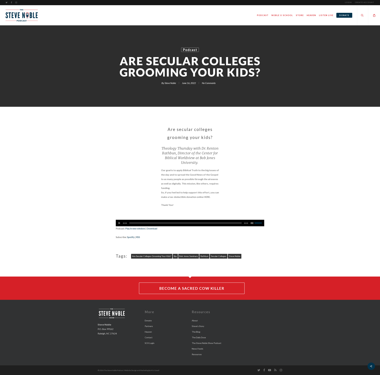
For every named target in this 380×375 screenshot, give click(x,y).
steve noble (234, 256)
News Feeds (197, 348)
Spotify (130, 237)
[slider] (258, 222)
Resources (197, 354)
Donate (148, 320)
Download (152, 228)
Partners (149, 326)
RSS (138, 237)
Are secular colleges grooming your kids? (151, 256)
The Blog (196, 332)
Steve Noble (170, 83)
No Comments (209, 83)
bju (175, 256)
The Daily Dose (199, 337)
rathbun (204, 256)
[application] (190, 223)
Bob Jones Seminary (188, 256)
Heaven (148, 332)
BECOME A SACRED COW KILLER (191, 288)
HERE (207, 196)
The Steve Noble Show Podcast (206, 343)
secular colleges (218, 256)
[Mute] (252, 223)
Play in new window (135, 228)
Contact (148, 337)
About (195, 320)
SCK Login (149, 343)
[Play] (119, 223)
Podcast (190, 50)
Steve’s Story (198, 326)
